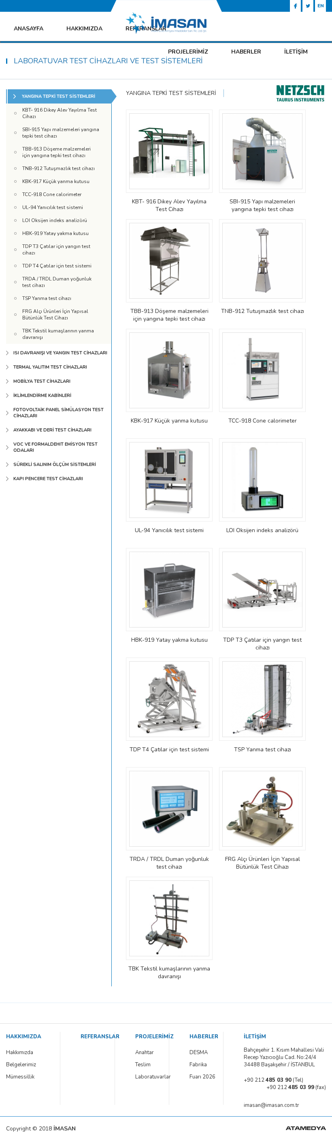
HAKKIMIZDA (84, 28)
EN (320, 5)
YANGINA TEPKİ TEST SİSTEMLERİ (171, 93)
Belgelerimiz (21, 1064)
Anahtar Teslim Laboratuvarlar (150, 1065)
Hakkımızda (19, 1052)
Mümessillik (20, 1077)
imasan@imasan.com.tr (271, 1105)
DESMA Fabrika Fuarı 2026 (202, 1065)
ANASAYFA (28, 28)
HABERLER (246, 52)
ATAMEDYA (306, 1128)
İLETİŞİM (296, 52)
